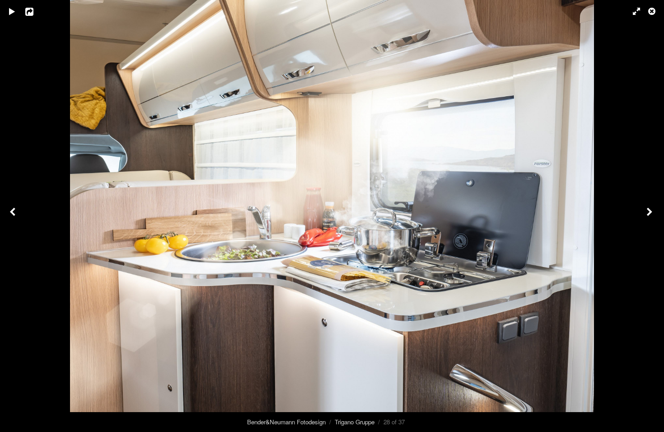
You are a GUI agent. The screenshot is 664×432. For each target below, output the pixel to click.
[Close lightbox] (652, 11)
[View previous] (13, 216)
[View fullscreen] (632, 11)
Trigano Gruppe (354, 422)
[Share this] (35, 11)
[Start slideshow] (12, 11)
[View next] (650, 216)
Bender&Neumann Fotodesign (286, 422)
